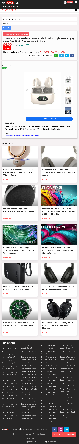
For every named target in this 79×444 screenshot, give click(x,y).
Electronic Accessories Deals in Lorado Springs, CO (10, 398)
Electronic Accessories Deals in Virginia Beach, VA (67, 403)
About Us (16, 429)
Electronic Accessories (29, 52)
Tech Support (41, 434)
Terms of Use (42, 429)
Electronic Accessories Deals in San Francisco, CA (67, 371)
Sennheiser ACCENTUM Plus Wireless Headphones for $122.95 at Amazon (58, 172)
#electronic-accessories (30, 135)
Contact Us (30, 434)
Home (5, 52)
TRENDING (8, 143)
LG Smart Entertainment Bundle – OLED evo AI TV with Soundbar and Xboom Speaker (57, 250)
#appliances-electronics (13, 135)
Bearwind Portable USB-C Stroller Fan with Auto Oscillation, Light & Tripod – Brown (18, 172)
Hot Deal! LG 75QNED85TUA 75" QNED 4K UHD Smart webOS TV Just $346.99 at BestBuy (59, 211)
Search (6, 28)
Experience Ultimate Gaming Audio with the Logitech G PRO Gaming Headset (57, 325)
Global (14, 6)
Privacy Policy (18, 434)
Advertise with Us (28, 429)
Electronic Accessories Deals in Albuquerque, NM (9, 348)
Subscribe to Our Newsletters (65, 434)
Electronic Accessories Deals (16, 34)
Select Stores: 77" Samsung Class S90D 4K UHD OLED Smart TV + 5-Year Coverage (18, 250)
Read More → (8, 180)
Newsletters (30, 438)
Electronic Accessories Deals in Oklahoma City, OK (48, 394)
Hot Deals (14, 52)
